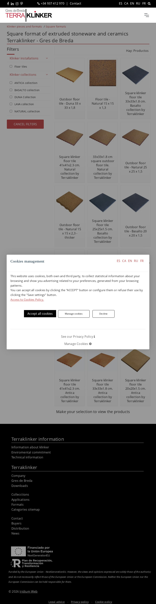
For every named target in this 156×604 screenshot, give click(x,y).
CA (124, 261)
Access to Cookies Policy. (27, 299)
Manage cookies (74, 313)
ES (118, 261)
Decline (103, 313)
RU (136, 261)
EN (130, 261)
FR (142, 261)
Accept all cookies (40, 313)
